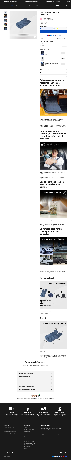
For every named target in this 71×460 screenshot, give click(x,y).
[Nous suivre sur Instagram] (7, 452)
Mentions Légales (27, 430)
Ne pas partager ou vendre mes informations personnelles (29, 444)
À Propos (25, 427)
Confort (17, 5)
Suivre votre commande (40, 5)
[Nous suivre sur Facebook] (4, 452)
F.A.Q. (29, 5)
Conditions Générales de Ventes (29, 439)
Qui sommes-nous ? (27, 446)
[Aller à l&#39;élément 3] (5, 20)
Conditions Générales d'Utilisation (30, 441)
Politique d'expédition (28, 434)
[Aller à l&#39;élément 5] (5, 28)
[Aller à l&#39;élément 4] (5, 24)
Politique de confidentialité (29, 429)
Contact (33, 5)
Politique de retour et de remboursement (28, 437)
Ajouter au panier (53, 31)
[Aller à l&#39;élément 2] (5, 16)
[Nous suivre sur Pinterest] (9, 452)
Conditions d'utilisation (28, 432)
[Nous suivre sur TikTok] (12, 452)
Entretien (23, 5)
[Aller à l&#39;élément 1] (5, 13)
